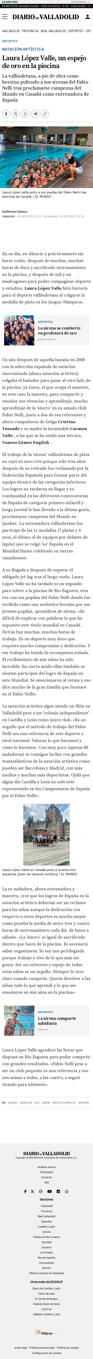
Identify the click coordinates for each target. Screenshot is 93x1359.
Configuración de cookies (46, 1353)
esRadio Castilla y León (46, 1314)
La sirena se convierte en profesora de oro (59, 331)
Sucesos (46, 1247)
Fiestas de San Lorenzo (46, 1237)
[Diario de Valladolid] (46, 16)
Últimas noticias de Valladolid (46, 1273)
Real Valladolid (53, 31)
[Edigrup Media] (46, 1332)
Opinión (46, 1268)
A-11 (66, 6)
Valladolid (11, 31)
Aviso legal (20, 1347)
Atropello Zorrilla (28, 6)
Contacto (46, 1177)
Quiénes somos (47, 1167)
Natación (26, 1102)
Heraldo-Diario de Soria (46, 1304)
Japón (46, 1102)
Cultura (46, 1231)
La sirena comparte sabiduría (57, 1021)
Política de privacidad (42, 1347)
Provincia (30, 31)
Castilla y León (46, 1226)
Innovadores (46, 1262)
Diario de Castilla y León (46, 1288)
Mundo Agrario (46, 1257)
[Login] (87, 17)
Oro (37, 1102)
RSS (46, 1182)
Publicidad (46, 1172)
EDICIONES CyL (79, 2)
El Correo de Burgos (46, 1298)
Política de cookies (68, 1347)
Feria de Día (78, 6)
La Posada (46, 1252)
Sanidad (46, 1242)
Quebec (13, 1102)
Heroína (83, 1102)
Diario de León (46, 1293)
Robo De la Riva (50, 6)
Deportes (76, 31)
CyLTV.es (47, 1309)
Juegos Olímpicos (64, 1102)
